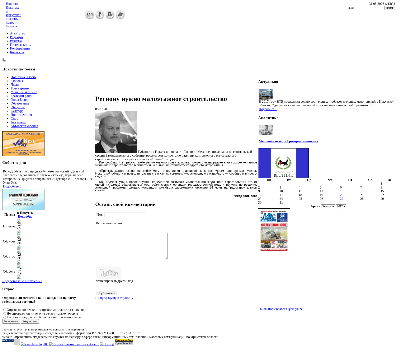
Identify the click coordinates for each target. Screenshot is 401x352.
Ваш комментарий (109, 223)
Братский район (22, 96)
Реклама (16, 41)
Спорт (15, 118)
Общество (18, 107)
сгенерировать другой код (114, 281)
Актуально (18, 122)
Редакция (16, 37)
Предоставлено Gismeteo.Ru (22, 281)
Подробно (25, 216)
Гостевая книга (21, 44)
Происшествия (21, 114)
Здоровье (17, 81)
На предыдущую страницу (114, 298)
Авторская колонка (24, 126)
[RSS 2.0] (4, 59)
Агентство (17, 33)
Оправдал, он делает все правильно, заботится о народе (46, 309)
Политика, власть (23, 77)
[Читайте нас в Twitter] (120, 18)
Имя (99, 214)
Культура (17, 111)
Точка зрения (20, 88)
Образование (20, 103)
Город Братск (20, 99)
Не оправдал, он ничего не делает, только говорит (42, 313)
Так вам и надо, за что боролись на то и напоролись (44, 317)
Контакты (17, 52)
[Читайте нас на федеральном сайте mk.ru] (89, 18)
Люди (15, 84)
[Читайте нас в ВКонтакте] (110, 18)
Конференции (20, 48)
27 (341, 198)
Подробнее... (12, 186)
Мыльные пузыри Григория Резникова (288, 141)
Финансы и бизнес (24, 92)
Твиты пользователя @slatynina (280, 309)
